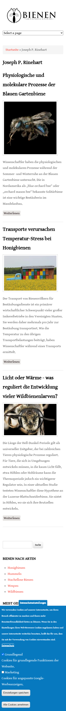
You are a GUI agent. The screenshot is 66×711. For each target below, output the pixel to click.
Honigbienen (16, 568)
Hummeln (14, 574)
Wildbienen (15, 592)
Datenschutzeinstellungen (33, 602)
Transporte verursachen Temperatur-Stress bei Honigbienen (29, 238)
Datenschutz (8, 645)
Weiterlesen (12, 213)
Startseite (12, 50)
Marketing (12, 672)
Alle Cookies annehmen (15, 704)
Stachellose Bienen (20, 580)
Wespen (13, 586)
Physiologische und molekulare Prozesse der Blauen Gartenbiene (29, 84)
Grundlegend (14, 654)
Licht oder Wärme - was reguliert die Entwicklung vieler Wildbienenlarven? (30, 387)
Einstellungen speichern (16, 692)
